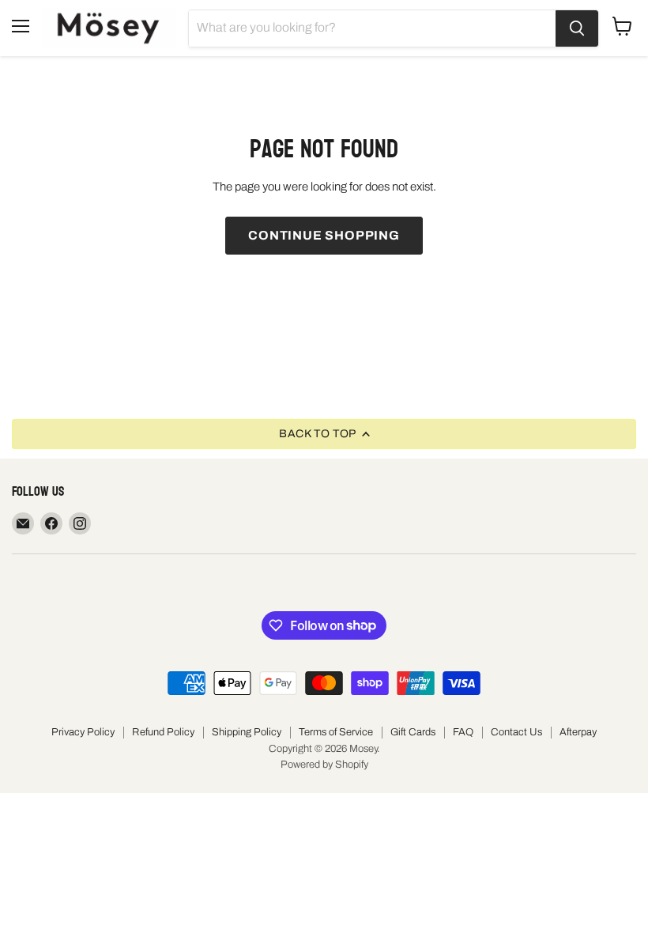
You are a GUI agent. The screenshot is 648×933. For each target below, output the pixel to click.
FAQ (463, 732)
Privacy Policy (83, 732)
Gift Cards (412, 732)
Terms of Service (336, 732)
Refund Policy (163, 732)
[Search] (577, 28)
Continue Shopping (324, 235)
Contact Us (516, 732)
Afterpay (578, 732)
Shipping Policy (246, 732)
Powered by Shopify (324, 764)
